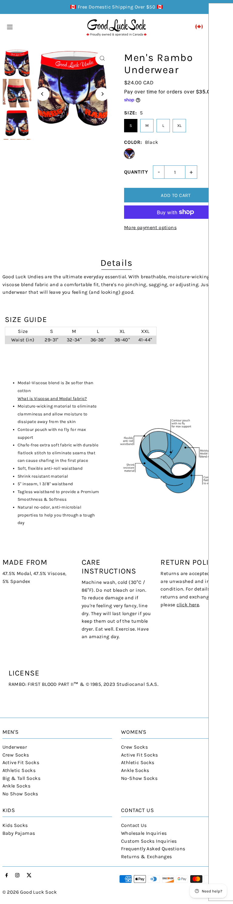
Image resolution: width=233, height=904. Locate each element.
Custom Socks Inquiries (149, 841)
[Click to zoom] (102, 58)
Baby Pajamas (18, 833)
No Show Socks (20, 794)
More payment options (150, 227)
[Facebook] (6, 875)
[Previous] (42, 94)
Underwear (14, 747)
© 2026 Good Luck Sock (29, 892)
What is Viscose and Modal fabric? (52, 398)
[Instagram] (17, 875)
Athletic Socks (19, 770)
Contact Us (134, 825)
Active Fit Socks (20, 762)
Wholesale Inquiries (144, 833)
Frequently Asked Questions (153, 849)
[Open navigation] (43, 26)
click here (188, 605)
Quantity (136, 172)
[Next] (102, 94)
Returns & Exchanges (146, 856)
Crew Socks (15, 755)
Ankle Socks (16, 786)
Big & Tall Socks (21, 778)
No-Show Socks (139, 778)
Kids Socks (15, 825)
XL (179, 125)
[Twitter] (29, 875)
